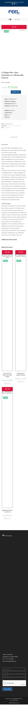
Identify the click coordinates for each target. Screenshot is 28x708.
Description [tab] (14, 137)
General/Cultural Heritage (15, 125)
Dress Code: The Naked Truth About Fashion (7, 375)
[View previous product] (2, 30)
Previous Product (7, 30)
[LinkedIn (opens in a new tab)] (14, 4)
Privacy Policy (8, 698)
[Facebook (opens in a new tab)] (12, 4)
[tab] (14, 140)
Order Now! (15, 92)
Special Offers (6, 127)
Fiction (8, 125)
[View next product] (25, 30)
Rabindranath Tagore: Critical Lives (7, 511)
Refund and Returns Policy (17, 698)
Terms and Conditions (14, 700)
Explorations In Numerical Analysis (20, 374)
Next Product (21, 30)
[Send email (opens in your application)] (16, 4)
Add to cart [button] (7, 383)
